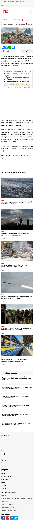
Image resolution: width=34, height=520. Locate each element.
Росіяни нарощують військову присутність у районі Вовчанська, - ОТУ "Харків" (16, 202)
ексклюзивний (6, 476)
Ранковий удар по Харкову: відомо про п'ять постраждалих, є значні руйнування (14, 265)
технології (4, 485)
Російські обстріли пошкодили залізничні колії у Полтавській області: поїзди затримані (15, 360)
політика (4, 439)
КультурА (4, 460)
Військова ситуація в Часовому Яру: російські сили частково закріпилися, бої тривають (16, 328)
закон (3, 448)
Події (3, 463)
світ (2, 466)
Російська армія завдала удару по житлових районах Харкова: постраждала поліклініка (16, 297)
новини (3, 473)
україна (4, 488)
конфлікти (4, 454)
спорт (3, 457)
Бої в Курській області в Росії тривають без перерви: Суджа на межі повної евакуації (16, 424)
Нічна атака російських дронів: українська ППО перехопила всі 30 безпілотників (15, 234)
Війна (3, 451)
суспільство (5, 445)
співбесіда (4, 479)
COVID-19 (4, 482)
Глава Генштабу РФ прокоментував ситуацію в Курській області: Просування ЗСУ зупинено (17, 388)
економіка (4, 442)
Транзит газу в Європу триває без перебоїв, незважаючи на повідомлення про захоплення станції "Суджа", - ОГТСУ (16, 378)
